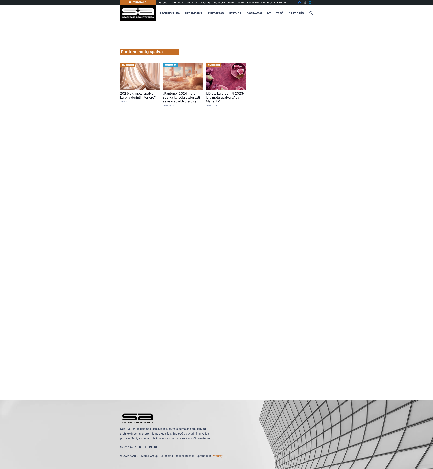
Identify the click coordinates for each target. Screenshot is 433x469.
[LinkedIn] (150, 447)
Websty (218, 456)
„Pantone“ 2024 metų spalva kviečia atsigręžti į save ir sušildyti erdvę (182, 97)
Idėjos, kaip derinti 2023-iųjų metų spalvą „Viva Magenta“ (225, 97)
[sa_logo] (138, 13)
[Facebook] (140, 447)
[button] (310, 13)
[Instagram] (145, 447)
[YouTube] (155, 447)
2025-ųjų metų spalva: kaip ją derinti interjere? (138, 95)
